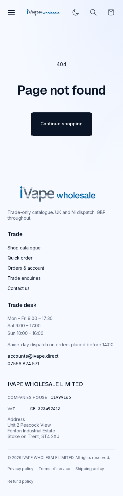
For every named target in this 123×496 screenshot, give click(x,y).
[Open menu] (11, 12)
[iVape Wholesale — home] (58, 194)
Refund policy (20, 481)
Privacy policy (20, 468)
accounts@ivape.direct (33, 356)
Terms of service (54, 468)
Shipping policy (89, 468)
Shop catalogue (24, 247)
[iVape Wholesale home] (43, 12)
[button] (93, 12)
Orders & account (26, 268)
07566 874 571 (23, 363)
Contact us (19, 288)
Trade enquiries (24, 278)
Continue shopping (61, 123)
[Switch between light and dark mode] (76, 12)
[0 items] (111, 12)
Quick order (20, 258)
